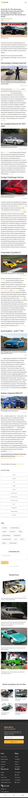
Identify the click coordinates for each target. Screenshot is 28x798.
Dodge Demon (21, 206)
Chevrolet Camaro (16, 89)
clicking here (4, 249)
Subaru (15, 427)
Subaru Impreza (14, 493)
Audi (2, 358)
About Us (17, 761)
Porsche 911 (6, 152)
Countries (3, 764)
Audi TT (14, 504)
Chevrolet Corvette (14, 500)
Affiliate (16, 764)
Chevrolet (21, 298)
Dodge (14, 485)
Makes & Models (4, 759)
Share (23, 795)
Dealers (2, 766)
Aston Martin (16, 290)
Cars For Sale (4, 756)
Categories (3, 761)
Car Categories (20, 464)
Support (2, 772)
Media (2, 775)
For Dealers (17, 759)
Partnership (17, 766)
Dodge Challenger (14, 511)
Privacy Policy (4, 777)
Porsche (3, 290)
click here (3, 120)
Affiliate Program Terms (6, 782)
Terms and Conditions (5, 780)
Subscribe (14, 741)
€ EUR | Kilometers (5, 791)
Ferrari (8, 290)
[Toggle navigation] (25, 2)
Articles (16, 756)
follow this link (4, 389)
